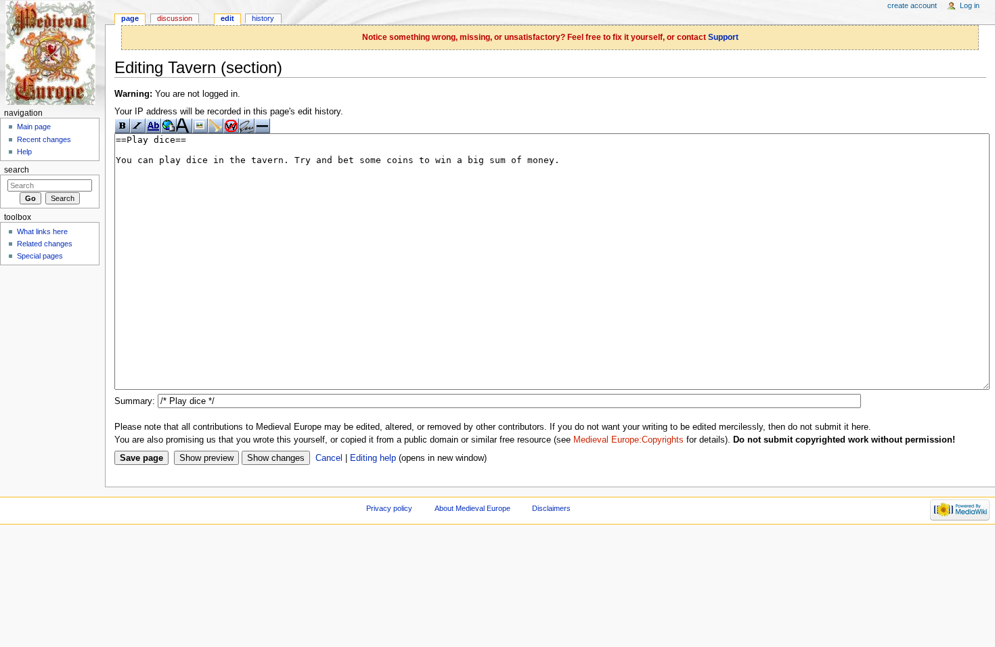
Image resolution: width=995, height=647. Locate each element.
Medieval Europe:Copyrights (628, 440)
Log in (969, 5)
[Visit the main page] (52, 52)
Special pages (40, 256)
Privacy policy (389, 508)
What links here (42, 231)
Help (24, 152)
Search (16, 170)
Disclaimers (551, 508)
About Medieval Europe (472, 508)
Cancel (328, 458)
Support (723, 37)
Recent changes (44, 139)
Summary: (134, 401)
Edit (227, 18)
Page (130, 18)
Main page (34, 126)
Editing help (373, 458)
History (263, 18)
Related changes (44, 244)
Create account (912, 5)
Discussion (174, 18)
